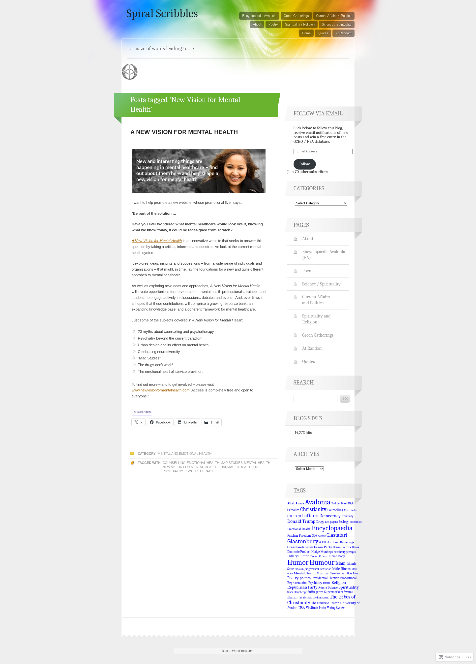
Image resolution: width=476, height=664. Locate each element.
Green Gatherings (296, 16)
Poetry (273, 24)
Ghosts (322, 535)
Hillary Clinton (298, 556)
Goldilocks (325, 542)
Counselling (174, 463)
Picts (349, 573)
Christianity (313, 509)
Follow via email (318, 113)
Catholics (293, 510)
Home (306, 33)
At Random (343, 33)
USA (301, 607)
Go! (345, 399)
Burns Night (348, 503)
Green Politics (342, 547)
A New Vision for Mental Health (184, 132)
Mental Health (257, 463)
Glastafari (337, 535)
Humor (297, 562)
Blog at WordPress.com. (238, 651)
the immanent (321, 597)
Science (333, 587)
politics (305, 578)
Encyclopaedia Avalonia (259, 16)
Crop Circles (350, 510)
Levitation (325, 569)
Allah (291, 503)
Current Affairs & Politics (334, 16)
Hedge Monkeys (322, 552)
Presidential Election (325, 578)
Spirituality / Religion (300, 24)
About (257, 24)
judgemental (312, 569)
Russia (322, 587)
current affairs (302, 516)
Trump (334, 603)
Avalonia (317, 502)
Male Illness (341, 568)
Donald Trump (301, 521)
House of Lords (318, 556)
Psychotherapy (198, 471)
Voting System (336, 608)
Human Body (336, 556)
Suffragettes (315, 592)
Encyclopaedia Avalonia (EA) (323, 254)
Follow (304, 164)
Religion (338, 582)
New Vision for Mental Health (190, 467)
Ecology (344, 522)
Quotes (323, 33)
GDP (314, 535)
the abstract (305, 597)
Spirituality (349, 587)
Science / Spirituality (337, 24)
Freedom (305, 535)
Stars (290, 592)
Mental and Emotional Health (184, 453)
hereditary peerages (345, 552)
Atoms (300, 503)
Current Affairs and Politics (316, 300)
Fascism (292, 535)
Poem (356, 573)
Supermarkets (333, 592)
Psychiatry (173, 471)
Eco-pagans (331, 522)
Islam (340, 563)
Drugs (320, 522)
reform (326, 583)
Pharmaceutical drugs (239, 467)
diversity (347, 516)
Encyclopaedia (332, 528)
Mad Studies (231, 463)
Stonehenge (300, 592)
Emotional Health (203, 463)
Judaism (299, 569)
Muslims (322, 573)
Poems (308, 271)
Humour (321, 562)
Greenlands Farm (300, 547)
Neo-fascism (337, 573)
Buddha (335, 503)
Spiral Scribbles (162, 13)
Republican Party (302, 587)
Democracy (330, 516)
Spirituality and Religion (316, 319)
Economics (355, 522)
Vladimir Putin (316, 608)
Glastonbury (302, 541)
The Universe (320, 603)
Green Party (323, 547)
